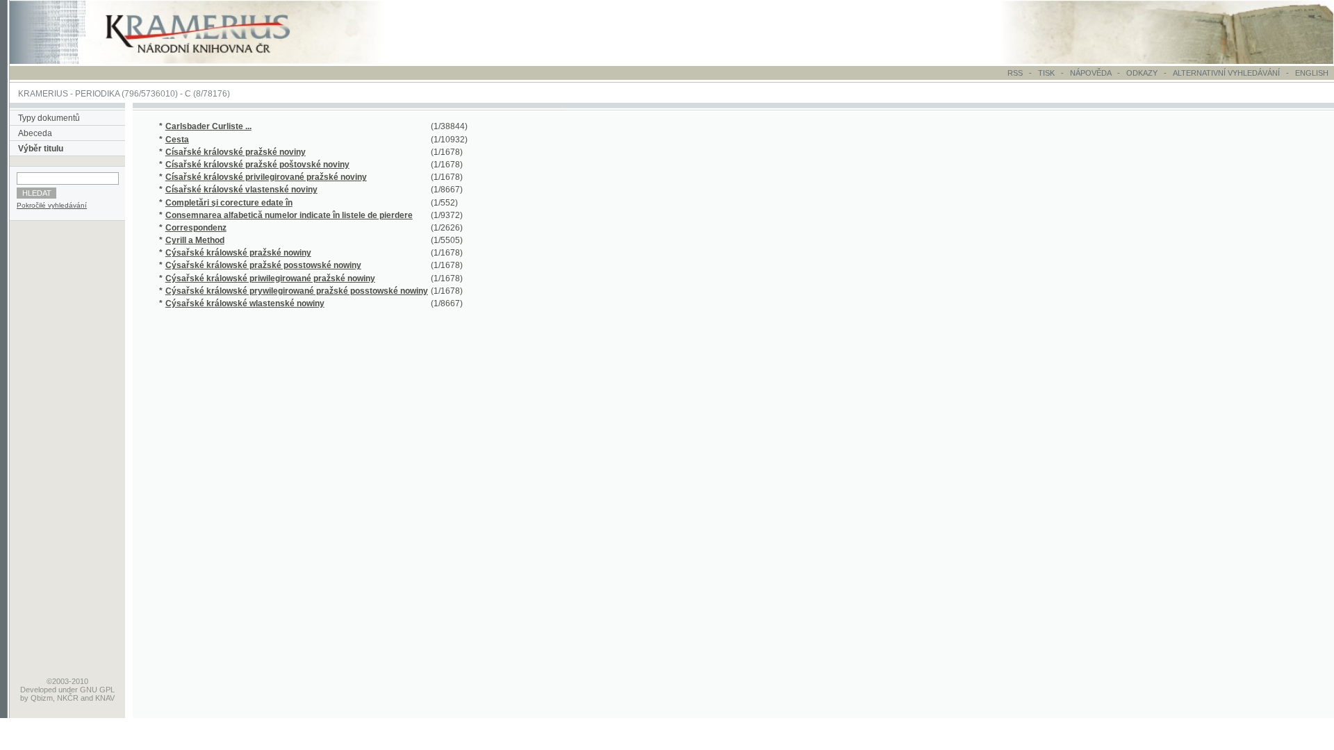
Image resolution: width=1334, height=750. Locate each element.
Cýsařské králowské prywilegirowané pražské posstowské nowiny (296, 291)
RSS (1015, 73)
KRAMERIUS (43, 94)
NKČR (68, 698)
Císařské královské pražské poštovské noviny (257, 164)
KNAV (105, 698)
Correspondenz (196, 228)
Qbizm (42, 698)
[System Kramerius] (213, 61)
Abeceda (35, 133)
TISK (1047, 73)
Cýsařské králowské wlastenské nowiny (244, 303)
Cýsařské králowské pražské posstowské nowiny (263, 265)
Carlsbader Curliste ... (208, 126)
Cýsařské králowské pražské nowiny (238, 253)
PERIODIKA (97, 94)
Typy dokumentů (49, 118)
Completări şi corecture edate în (229, 203)
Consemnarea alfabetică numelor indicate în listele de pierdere (289, 215)
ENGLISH (1311, 73)
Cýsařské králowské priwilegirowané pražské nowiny (270, 278)
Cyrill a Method (194, 240)
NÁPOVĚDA (1090, 73)
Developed (38, 689)
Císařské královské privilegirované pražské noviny (266, 177)
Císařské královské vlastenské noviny (241, 189)
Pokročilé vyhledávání (52, 205)
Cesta (177, 139)
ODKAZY (1142, 73)
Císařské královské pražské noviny (235, 152)
